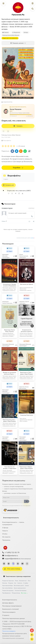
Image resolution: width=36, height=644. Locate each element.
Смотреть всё (9, 185)
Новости (5, 531)
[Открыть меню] (3, 3)
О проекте (5, 615)
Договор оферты (8, 603)
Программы (6, 540)
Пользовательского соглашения (13, 638)
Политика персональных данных (13, 618)
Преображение (6, 593)
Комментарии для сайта (25, 238)
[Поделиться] (15, 193)
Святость (19, 583)
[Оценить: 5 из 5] (14, 146)
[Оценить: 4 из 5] (11, 146)
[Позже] (8, 131)
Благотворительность (11, 518)
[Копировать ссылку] (29, 151)
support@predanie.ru (18, 559)
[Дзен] (18, 563)
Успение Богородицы (20, 590)
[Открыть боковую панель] (32, 3)
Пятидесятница (16, 593)
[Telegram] (8, 563)
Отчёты (4, 534)
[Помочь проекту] (32, 630)
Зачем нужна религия (20, 588)
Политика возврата (8, 612)
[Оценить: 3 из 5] (8, 146)
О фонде (5, 528)
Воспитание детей (19, 585)
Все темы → (24, 593)
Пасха (16, 580)
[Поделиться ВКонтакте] (12, 151)
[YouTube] (22, 563)
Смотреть (19, 126)
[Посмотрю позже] (15, 247)
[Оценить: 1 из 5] (3, 146)
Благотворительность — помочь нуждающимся (13, 523)
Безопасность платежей (10, 609)
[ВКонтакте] (4, 563)
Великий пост (23, 580)
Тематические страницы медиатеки (18, 576)
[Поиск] (32, 8)
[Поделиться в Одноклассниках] (21, 151)
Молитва (4, 583)
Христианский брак (7, 585)
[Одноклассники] (27, 563)
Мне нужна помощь (13, 569)
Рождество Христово (8, 580)
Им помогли (6, 537)
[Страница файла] (19, 193)
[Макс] (13, 563)
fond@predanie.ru (11, 555)
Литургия (10, 583)
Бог (15, 583)
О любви (25, 583)
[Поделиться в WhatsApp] (25, 151)
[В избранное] (3, 131)
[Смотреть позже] (12, 193)
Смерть (27, 585)
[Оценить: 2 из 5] (5, 146)
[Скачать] (22, 193)
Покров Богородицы (8, 590)
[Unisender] (10, 510)
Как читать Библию (7, 588)
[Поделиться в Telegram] (16, 151)
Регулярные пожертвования (12, 606)
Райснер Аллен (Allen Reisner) (11, 135)
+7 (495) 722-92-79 (12, 552)
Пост (29, 580)
